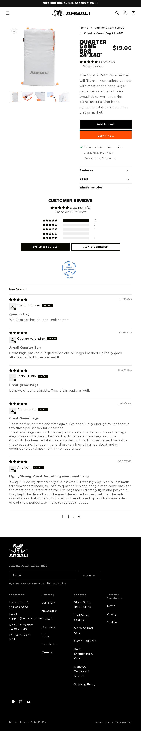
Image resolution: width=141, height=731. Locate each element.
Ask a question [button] (95, 247)
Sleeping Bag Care (83, 630)
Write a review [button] (45, 247)
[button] (8, 13)
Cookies (112, 622)
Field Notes (50, 644)
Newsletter (49, 611)
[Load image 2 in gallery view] (27, 97)
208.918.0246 (18, 607)
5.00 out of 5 (80, 208)
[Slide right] (65, 97)
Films (45, 635)
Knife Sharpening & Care (83, 654)
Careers (47, 652)
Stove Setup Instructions (82, 604)
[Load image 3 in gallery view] (40, 97)
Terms (111, 606)
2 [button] (69, 516)
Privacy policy (56, 583)
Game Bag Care (85, 641)
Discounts (48, 627)
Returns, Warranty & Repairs (81, 671)
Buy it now (105, 135)
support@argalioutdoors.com (29, 618)
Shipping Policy (84, 684)
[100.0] (69, 268)
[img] (18, 299)
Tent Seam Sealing (81, 617)
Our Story (48, 602)
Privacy (112, 614)
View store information (99, 158)
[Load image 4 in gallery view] (52, 97)
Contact (47, 619)
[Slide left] (14, 97)
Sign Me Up (89, 575)
